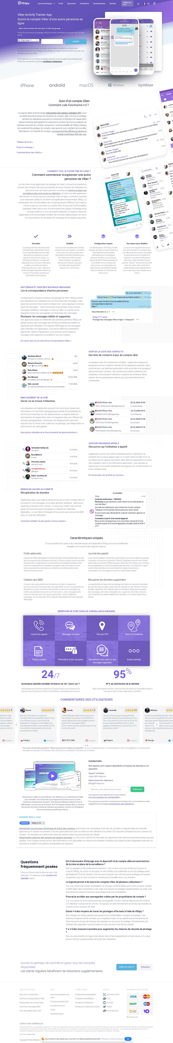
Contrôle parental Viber (59, 1002)
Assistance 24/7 (113, 995)
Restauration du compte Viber (31, 1003)
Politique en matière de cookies (87, 1007)
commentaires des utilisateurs (52, 750)
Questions (71, 4)
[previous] (16, 724)
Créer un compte (126, 967)
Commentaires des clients (29, 152)
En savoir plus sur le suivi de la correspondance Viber (45, 341)
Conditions (84, 4)
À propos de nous (57, 1006)
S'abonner (137, 789)
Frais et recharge (24, 147)
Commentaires (99, 4)
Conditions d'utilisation (84, 1003)
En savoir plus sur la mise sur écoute (106, 475)
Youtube (110, 1003)
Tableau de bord (24, 142)
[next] (156, 724)
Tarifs (60, 4)
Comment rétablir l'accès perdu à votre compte (43, 521)
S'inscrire (145, 967)
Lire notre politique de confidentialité (104, 797)
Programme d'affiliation (84, 999)
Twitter (109, 1007)
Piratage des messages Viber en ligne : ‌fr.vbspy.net (113, 320)
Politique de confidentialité (85, 995)
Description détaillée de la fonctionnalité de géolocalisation (48, 432)
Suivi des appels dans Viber (30, 1011)
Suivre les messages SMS (30, 1007)
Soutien (112, 4)
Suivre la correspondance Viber (32, 999)
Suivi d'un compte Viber (29, 995)
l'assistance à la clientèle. (85, 750)
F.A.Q (108, 999)
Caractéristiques (56, 1014)
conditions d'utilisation (52, 62)
